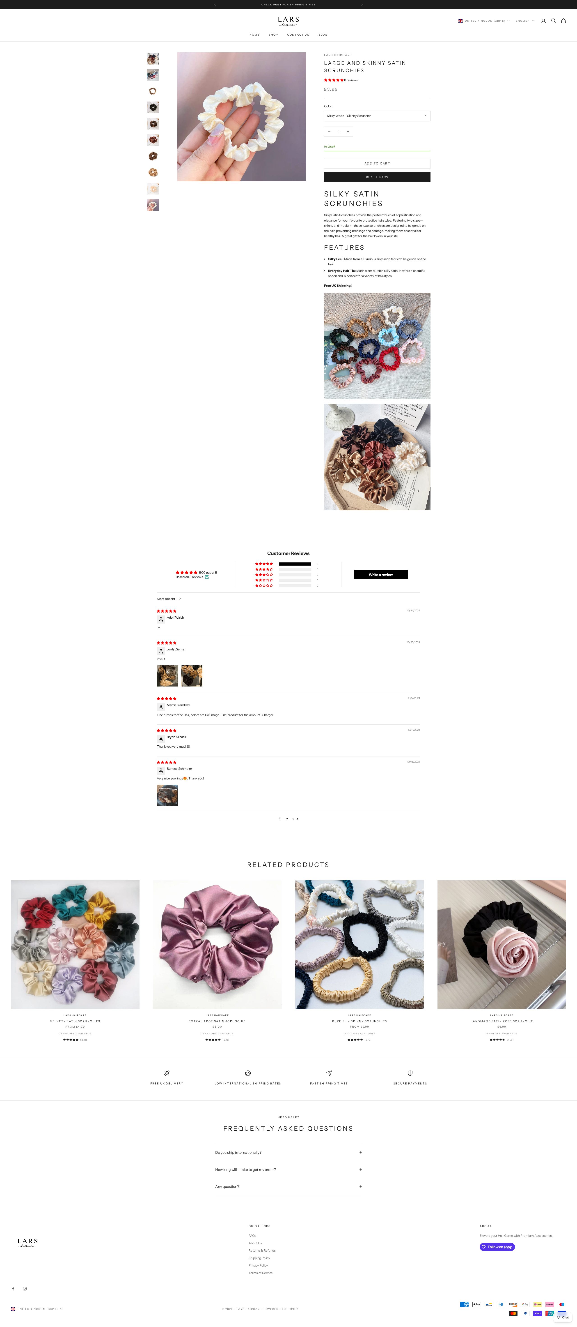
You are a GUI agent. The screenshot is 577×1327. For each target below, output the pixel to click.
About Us (255, 1243)
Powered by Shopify (280, 1309)
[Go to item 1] (153, 58)
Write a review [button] (381, 574)
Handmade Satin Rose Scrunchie (501, 1021)
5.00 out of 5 (208, 573)
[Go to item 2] (153, 75)
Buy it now (377, 177)
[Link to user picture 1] (168, 676)
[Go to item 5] (153, 123)
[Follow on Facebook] (13, 1288)
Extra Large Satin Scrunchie (217, 1021)
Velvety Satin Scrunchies (75, 1021)
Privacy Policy (258, 1265)
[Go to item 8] (153, 172)
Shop (273, 35)
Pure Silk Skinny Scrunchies (359, 1021)
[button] (334, 80)
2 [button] (287, 819)
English (523, 20)
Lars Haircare (338, 55)
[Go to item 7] (153, 156)
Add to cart (377, 163)
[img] (166, 611)
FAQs (252, 1236)
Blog (323, 35)
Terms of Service (261, 1273)
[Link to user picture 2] (192, 676)
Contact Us (298, 35)
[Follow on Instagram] (25, 1288)
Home (255, 35)
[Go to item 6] (153, 140)
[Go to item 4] (153, 107)
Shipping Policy (259, 1258)
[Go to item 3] (153, 91)
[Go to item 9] (153, 188)
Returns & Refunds (262, 1250)
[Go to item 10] (153, 205)
